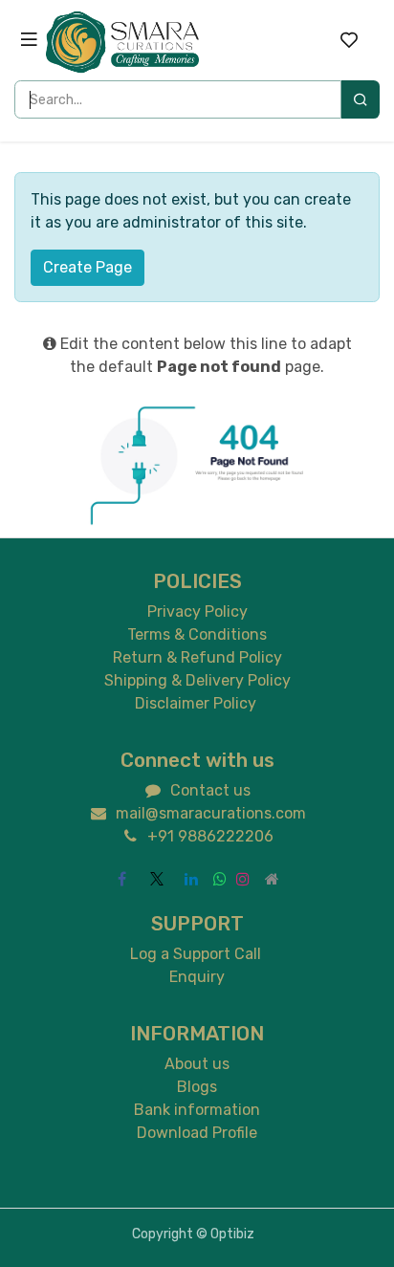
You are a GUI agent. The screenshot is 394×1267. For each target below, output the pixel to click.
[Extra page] (271, 878)
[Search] (360, 99)
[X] (157, 878)
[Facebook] (122, 878)
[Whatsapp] (220, 878)
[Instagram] (243, 878)
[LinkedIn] (191, 878)
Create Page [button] (87, 267)
